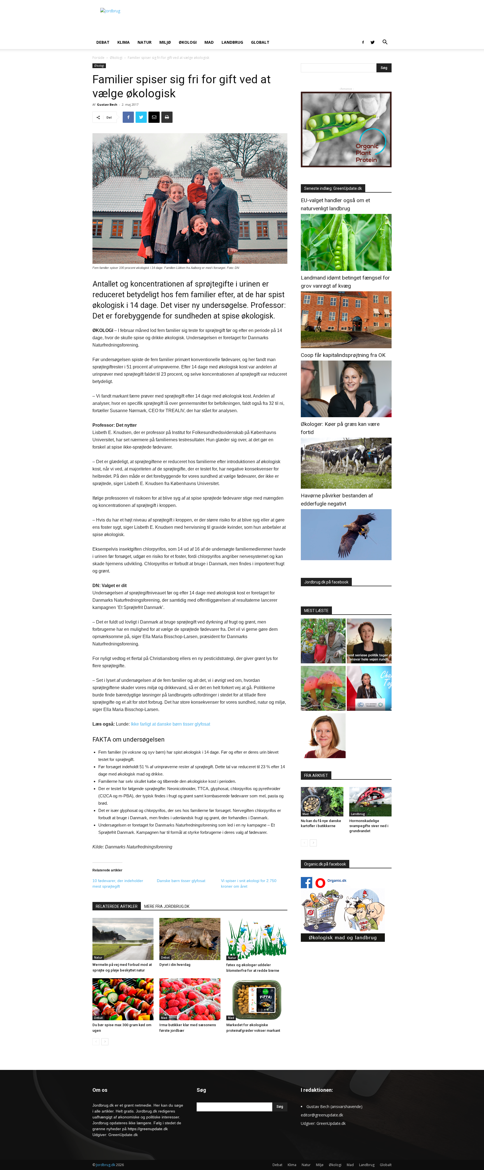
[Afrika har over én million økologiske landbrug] (323, 642)
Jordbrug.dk (105, 1164)
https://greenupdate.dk (148, 1129)
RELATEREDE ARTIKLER (117, 906)
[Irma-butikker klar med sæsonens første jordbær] (189, 999)
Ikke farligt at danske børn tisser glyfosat (170, 724)
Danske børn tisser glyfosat (181, 880)
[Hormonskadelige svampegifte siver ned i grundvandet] (370, 801)
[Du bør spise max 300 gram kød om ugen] (122, 999)
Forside (98, 57)
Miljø (165, 42)
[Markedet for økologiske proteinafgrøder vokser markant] (256, 999)
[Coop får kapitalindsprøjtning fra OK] (346, 415)
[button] (385, 42)
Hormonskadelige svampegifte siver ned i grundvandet (368, 826)
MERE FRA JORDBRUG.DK (166, 906)
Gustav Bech (107, 104)
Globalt (260, 42)
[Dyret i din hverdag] (189, 939)
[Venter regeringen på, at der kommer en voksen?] (323, 736)
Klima (123, 42)
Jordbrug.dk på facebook (326, 582)
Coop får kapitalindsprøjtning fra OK (343, 355)
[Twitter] (372, 42)
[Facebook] (363, 42)
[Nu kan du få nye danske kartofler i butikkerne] (322, 801)
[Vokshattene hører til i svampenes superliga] (323, 689)
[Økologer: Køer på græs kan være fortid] (346, 487)
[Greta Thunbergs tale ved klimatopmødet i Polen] (369, 689)
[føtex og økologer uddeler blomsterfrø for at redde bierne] (256, 939)
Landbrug (232, 42)
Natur (145, 42)
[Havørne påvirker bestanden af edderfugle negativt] (346, 558)
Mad (209, 42)
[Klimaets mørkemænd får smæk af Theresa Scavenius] (369, 642)
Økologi (188, 42)
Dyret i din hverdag (174, 965)
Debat (103, 42)
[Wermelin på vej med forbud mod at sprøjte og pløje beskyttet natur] (122, 939)
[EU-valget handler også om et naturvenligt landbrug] (346, 269)
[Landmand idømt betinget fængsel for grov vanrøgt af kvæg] (346, 346)
